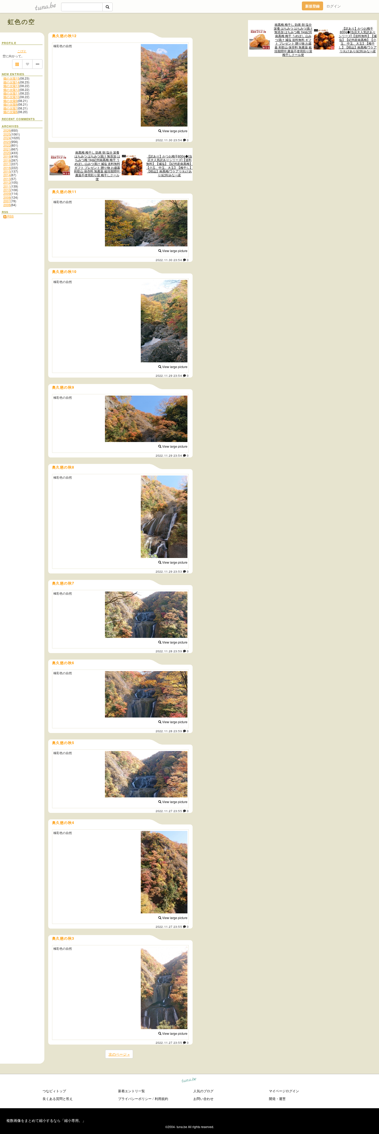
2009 (7, 193)
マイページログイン (284, 1090)
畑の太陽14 (11, 82)
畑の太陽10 (11, 97)
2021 (7, 149)
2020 (7, 153)
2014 (7, 175)
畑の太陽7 (10, 108)
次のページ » (119, 1054)
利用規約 (161, 1098)
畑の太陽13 (11, 86)
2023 (7, 141)
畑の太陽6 (10, 112)
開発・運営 (277, 1098)
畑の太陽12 (11, 89)
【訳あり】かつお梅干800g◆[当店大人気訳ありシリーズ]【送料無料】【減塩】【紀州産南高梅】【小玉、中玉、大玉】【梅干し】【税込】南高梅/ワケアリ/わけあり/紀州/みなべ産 (358, 40)
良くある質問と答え (58, 1098)
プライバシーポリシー (135, 1098)
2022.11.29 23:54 (169, 375)
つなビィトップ (54, 1090)
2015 (7, 171)
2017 (7, 164)
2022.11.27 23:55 (169, 811)
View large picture (174, 131)
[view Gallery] (17, 64)
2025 (7, 134)
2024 (7, 138)
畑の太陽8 (10, 104)
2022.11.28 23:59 (169, 651)
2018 (7, 160)
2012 (7, 182)
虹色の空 (21, 21)
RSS (10, 216)
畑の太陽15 (11, 78)
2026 (7, 130)
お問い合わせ (203, 1098)
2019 (7, 156)
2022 (7, 145)
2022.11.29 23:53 (169, 571)
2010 (7, 190)
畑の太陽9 (10, 100)
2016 (7, 167)
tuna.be (189, 1081)
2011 (7, 186)
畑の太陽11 (11, 93)
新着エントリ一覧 (131, 1090)
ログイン (333, 6)
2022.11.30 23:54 (169, 140)
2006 (7, 205)
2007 (7, 201)
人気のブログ (203, 1090)
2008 (7, 197)
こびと (22, 51)
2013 (7, 179)
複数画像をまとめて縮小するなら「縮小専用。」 (46, 1120)
